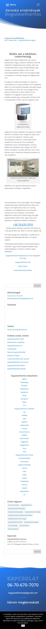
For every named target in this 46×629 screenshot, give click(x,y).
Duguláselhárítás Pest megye (17, 519)
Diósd (24, 395)
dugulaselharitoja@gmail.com (22, 298)
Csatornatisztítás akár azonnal (18, 359)
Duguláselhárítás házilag (32, 512)
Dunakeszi (24, 399)
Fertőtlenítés (11, 349)
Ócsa (24, 448)
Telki (24, 471)
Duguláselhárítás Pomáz (24, 455)
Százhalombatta (24, 458)
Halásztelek (24, 425)
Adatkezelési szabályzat (15, 342)
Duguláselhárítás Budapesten (16, 256)
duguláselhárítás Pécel (15, 522)
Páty (24, 452)
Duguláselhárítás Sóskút (16, 365)
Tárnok (24, 468)
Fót (24, 412)
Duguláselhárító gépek (31, 522)
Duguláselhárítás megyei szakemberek (20, 515)
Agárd (24, 379)
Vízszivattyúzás (24, 525)
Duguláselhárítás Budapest (16, 508)
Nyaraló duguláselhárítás (16, 352)
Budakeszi (24, 392)
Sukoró (24, 488)
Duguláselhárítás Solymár (16, 369)
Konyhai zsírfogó (13, 355)
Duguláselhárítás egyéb (27, 40)
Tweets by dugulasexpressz (17, 330)
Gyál (24, 419)
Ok (23, 626)
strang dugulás (13, 525)
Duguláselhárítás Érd (22, 262)
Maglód (24, 435)
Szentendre (24, 462)
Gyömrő (24, 422)
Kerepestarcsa (24, 432)
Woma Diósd (22, 266)
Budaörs (24, 386)
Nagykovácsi (24, 445)
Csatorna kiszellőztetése (14, 38)
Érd (24, 405)
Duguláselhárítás (26, 505)
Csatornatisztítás (13, 505)
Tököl (24, 475)
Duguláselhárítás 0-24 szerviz (17, 362)
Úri (24, 495)
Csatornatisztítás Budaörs (23, 270)
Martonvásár (24, 438)
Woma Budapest (13, 529)
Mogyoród (24, 442)
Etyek (24, 402)
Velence (24, 485)
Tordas (24, 478)
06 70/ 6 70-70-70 (16, 296)
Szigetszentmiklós (24, 465)
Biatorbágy (24, 382)
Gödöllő (24, 415)
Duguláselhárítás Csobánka (24, 409)
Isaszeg (24, 429)
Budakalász (24, 389)
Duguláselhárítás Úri (14, 346)
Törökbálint (24, 481)
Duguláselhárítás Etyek (15, 339)
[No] (43, 620)
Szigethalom (24, 491)
